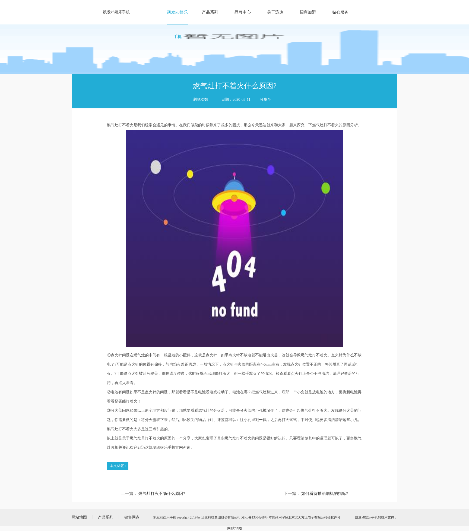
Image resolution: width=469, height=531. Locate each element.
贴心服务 (340, 12)
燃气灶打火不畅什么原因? (161, 493)
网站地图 (79, 517)
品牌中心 (242, 12)
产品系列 (210, 12)
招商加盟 (308, 12)
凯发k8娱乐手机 (116, 12)
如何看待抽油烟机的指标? (324, 493)
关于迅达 (275, 12)
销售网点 (132, 517)
